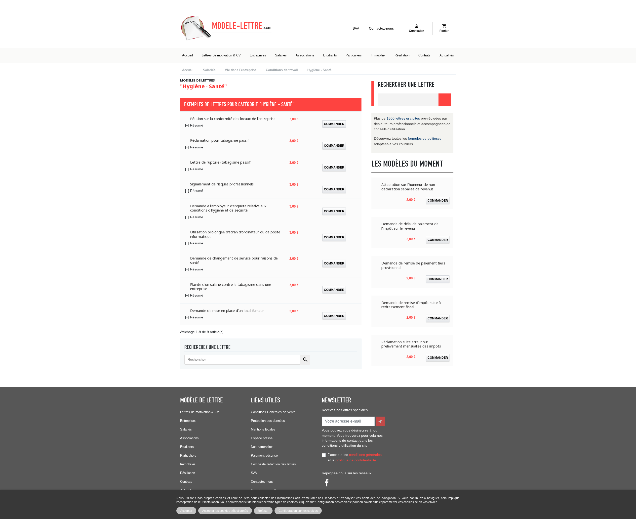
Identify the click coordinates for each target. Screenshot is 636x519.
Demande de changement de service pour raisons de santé (234, 260)
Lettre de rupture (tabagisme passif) (220, 162)
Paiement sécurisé (264, 455)
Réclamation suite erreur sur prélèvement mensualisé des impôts (411, 344)
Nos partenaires (262, 447)
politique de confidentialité (355, 460)
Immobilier (187, 464)
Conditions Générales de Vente (273, 412)
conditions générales (365, 455)
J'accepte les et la (355, 457)
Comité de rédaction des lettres (273, 464)
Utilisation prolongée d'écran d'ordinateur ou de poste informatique (235, 234)
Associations (189, 438)
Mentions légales (263, 429)
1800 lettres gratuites (403, 118)
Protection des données (268, 421)
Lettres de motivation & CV (199, 412)
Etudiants (187, 447)
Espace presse (262, 438)
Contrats (186, 481)
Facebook (327, 483)
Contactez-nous (381, 28)
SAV (356, 28)
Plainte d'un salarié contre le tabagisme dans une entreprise (230, 286)
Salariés (186, 429)
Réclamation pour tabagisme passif (219, 140)
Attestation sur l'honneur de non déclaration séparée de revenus (408, 186)
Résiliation (187, 473)
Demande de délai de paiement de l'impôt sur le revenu (409, 226)
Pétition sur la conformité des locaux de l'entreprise (233, 119)
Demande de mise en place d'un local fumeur (227, 310)
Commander (334, 124)
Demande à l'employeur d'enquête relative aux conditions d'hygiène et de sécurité (228, 208)
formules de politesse (424, 138)
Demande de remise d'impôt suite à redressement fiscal (411, 305)
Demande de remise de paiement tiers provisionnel (413, 265)
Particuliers (188, 455)
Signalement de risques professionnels (222, 184)
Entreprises (188, 421)
